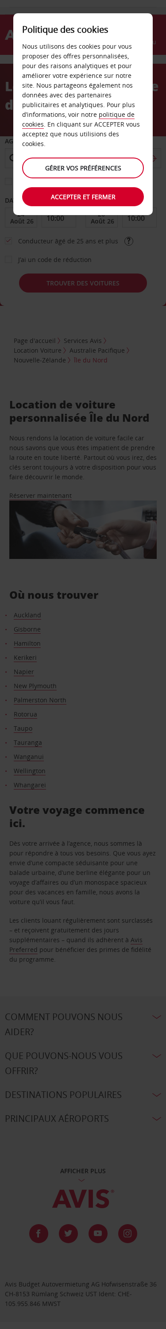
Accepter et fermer (83, 197)
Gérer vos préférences (83, 168)
